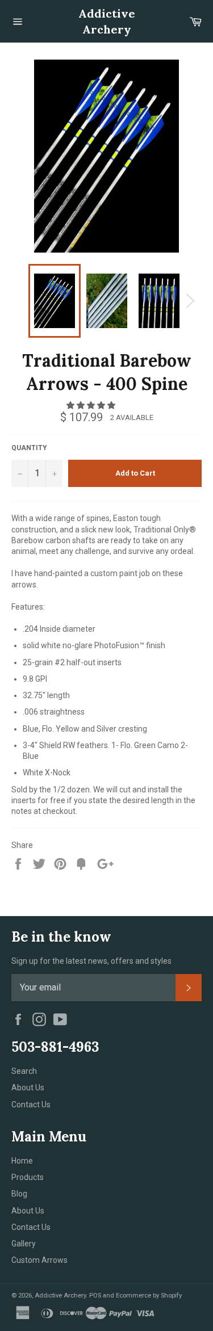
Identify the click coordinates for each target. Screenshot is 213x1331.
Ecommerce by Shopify (149, 1295)
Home (22, 1160)
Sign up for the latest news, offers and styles (91, 960)
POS (95, 1295)
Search (24, 1071)
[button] (91, 405)
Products (27, 1177)
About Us (27, 1087)
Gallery (23, 1243)
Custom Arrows (39, 1260)
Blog (19, 1193)
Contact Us (31, 1104)
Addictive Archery (106, 21)
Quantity (29, 448)
